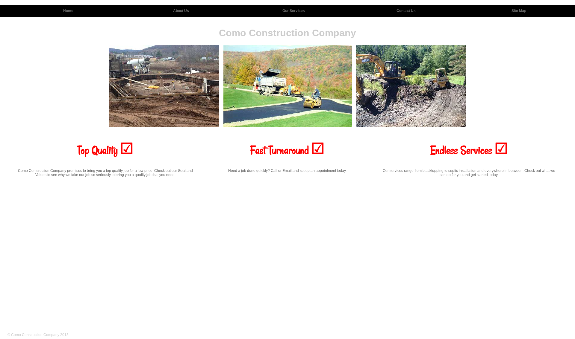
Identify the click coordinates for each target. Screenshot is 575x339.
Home (68, 11)
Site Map (519, 11)
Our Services (293, 11)
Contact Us (406, 11)
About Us (181, 11)
